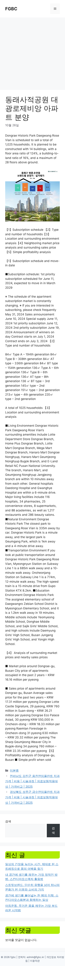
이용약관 (35, 960)
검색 (8, 821)
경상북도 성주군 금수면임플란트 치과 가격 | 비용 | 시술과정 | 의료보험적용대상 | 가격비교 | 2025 (32, 797)
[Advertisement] (32, 52)
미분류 (14, 770)
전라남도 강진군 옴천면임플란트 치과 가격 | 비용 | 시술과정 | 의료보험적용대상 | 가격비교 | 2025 (32, 781)
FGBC (11, 8)
